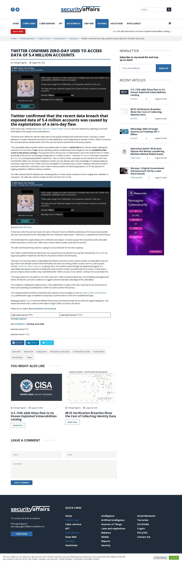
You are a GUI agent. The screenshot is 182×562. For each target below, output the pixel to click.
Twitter (29, 357)
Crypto (141, 528)
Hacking (102, 23)
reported (29, 301)
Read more (18, 425)
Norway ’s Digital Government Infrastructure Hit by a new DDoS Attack (147, 171)
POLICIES (142, 532)
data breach (28, 351)
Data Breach (73, 23)
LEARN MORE (21, 534)
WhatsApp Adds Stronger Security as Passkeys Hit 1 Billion (144, 131)
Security (134, 99)
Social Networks (146, 515)
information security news (60, 351)
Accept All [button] (173, 558)
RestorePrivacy (25, 227)
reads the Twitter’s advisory (30, 266)
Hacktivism (117, 23)
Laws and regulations (113, 528)
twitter (49, 343)
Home (16, 23)
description (84, 155)
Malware (106, 532)
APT (61, 23)
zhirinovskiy (17, 158)
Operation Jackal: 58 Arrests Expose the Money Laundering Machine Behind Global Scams (147, 151)
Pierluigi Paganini (20, 63)
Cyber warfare (47, 23)
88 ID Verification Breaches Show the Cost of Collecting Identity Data (90, 414)
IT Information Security (81, 351)
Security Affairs (98, 351)
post (85, 234)
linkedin (34, 343)
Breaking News (27, 38)
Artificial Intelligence (112, 520)
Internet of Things (111, 524)
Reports (133, 118)
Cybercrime (16, 351)
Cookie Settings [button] (160, 558)
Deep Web (88, 23)
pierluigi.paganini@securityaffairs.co (27, 526)
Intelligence (134, 23)
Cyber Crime (29, 23)
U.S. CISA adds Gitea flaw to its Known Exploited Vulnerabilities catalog (136, 31)
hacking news (41, 351)
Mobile (105, 536)
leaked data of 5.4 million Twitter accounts (54, 129)
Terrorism (142, 520)
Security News (17, 357)
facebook (19, 343)
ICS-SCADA (143, 524)
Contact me (143, 536)
